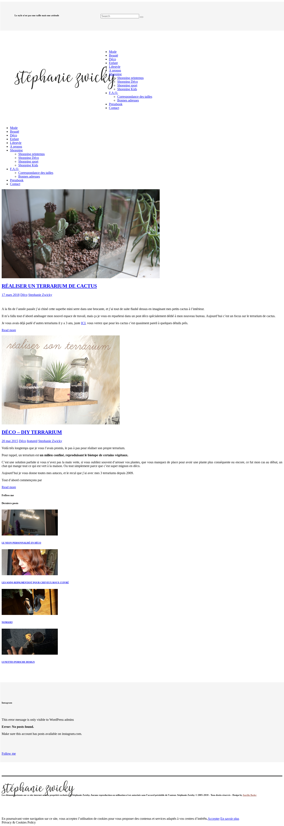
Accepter (214, 818)
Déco (23, 295)
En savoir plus (229, 818)
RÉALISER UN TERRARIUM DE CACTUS (49, 286)
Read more (9, 330)
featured (32, 441)
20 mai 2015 (10, 441)
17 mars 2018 (11, 295)
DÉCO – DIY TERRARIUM (32, 432)
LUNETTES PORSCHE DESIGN (18, 662)
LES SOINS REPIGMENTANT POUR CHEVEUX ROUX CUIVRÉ (35, 582)
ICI (83, 323)
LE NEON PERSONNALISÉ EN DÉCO (21, 543)
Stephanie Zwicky (40, 295)
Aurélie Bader (250, 795)
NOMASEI (7, 622)
